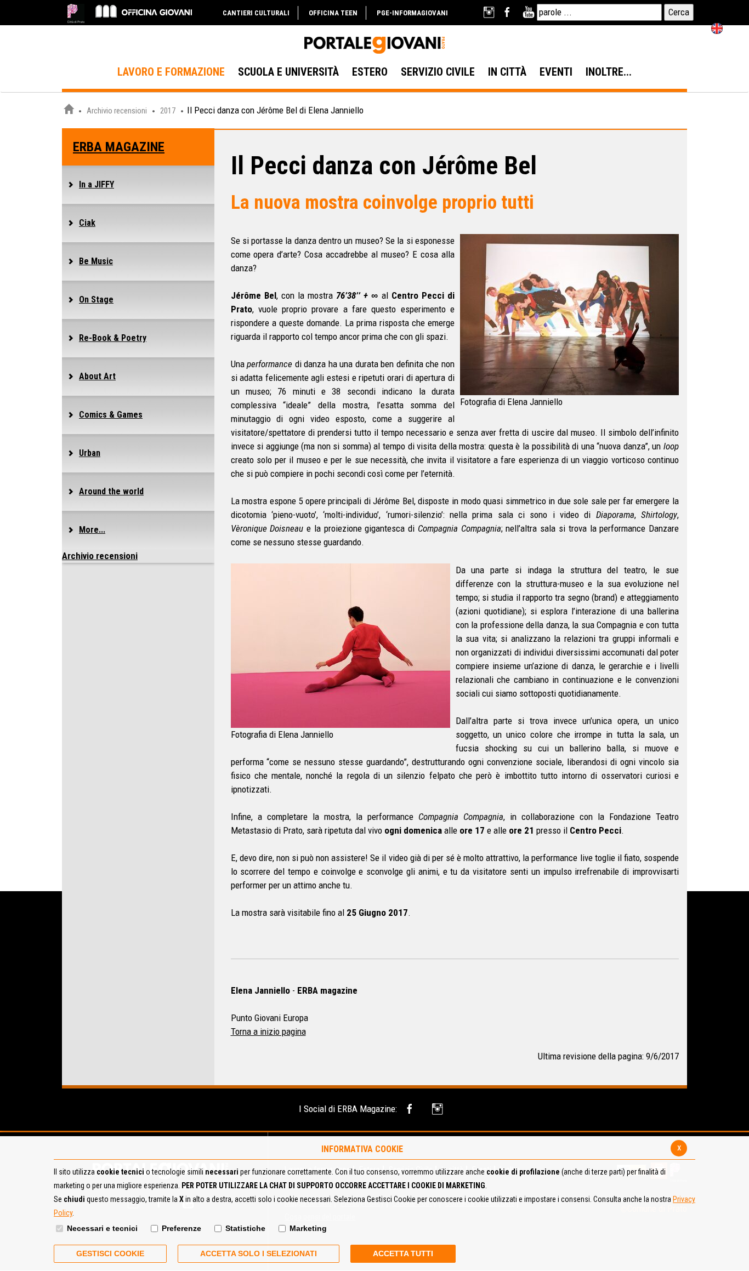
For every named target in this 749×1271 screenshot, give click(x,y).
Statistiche (245, 1228)
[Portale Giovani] (374, 45)
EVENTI (556, 71)
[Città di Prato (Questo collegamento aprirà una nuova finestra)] (75, 13)
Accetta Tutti (403, 1253)
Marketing (308, 1228)
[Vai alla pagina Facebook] (509, 12)
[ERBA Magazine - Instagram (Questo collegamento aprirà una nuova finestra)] (438, 1109)
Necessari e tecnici (102, 1228)
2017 (167, 111)
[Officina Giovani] (143, 11)
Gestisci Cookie (110, 1253)
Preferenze (181, 1228)
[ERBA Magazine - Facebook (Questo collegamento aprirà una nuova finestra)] (411, 1109)
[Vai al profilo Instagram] (490, 12)
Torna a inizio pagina (268, 1031)
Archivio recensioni (117, 111)
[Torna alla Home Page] (68, 111)
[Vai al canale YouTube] (528, 12)
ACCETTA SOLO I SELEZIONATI (258, 1253)
